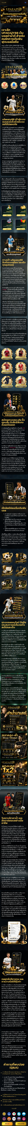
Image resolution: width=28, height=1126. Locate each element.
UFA (24, 428)
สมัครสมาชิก (20, 1124)
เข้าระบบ (7, 1124)
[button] (25, 2)
